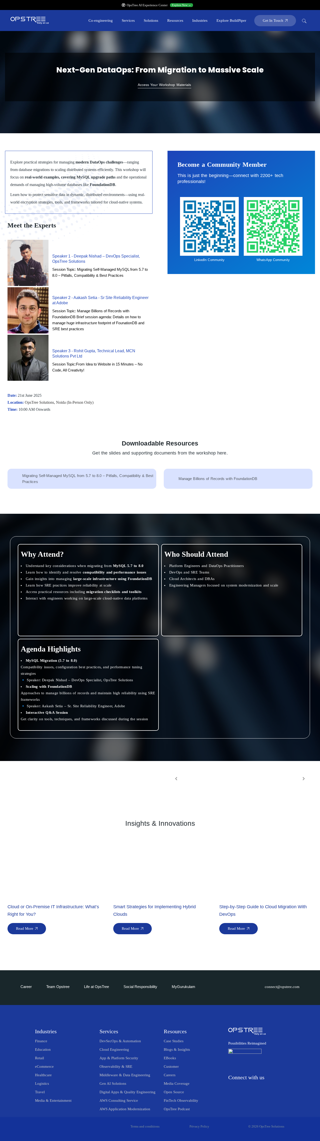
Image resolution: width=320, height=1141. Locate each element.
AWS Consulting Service (119, 1100)
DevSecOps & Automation (120, 1041)
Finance (41, 1041)
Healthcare (43, 1075)
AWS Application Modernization (125, 1109)
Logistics (42, 1084)
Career (26, 986)
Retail (39, 1058)
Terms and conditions (145, 1126)
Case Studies (174, 1041)
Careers (170, 1075)
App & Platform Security (119, 1058)
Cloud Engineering (114, 1050)
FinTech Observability (181, 1100)
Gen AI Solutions (113, 1084)
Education (43, 1050)
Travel (40, 1092)
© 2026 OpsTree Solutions (266, 1126)
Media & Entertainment (53, 1100)
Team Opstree (58, 986)
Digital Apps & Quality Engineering (128, 1092)
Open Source (174, 1092)
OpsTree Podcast (177, 1109)
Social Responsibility (140, 986)
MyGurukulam (183, 986)
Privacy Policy (199, 1126)
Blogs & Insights (177, 1050)
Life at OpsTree (96, 986)
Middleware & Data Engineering (125, 1075)
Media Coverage (177, 1084)
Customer (171, 1066)
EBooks (170, 1058)
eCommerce (44, 1066)
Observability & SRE (116, 1066)
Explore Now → (181, 5)
